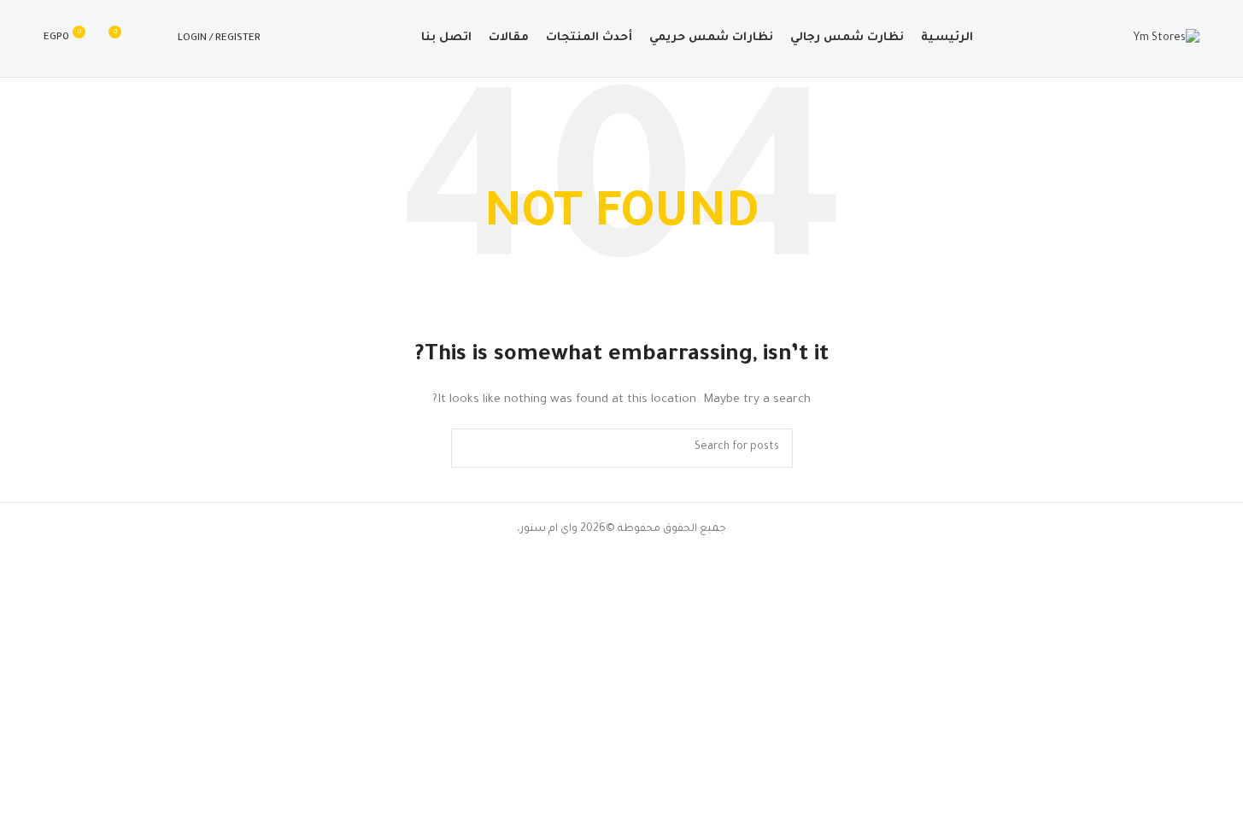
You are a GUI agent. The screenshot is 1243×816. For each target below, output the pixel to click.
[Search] (153, 38)
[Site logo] (1166, 39)
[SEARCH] (470, 448)
